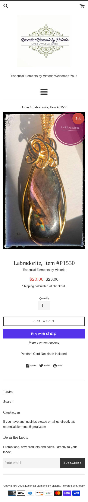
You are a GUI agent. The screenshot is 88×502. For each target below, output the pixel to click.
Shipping (28, 286)
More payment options (44, 342)
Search (8, 401)
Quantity (44, 298)
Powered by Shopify (73, 485)
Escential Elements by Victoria (42, 485)
